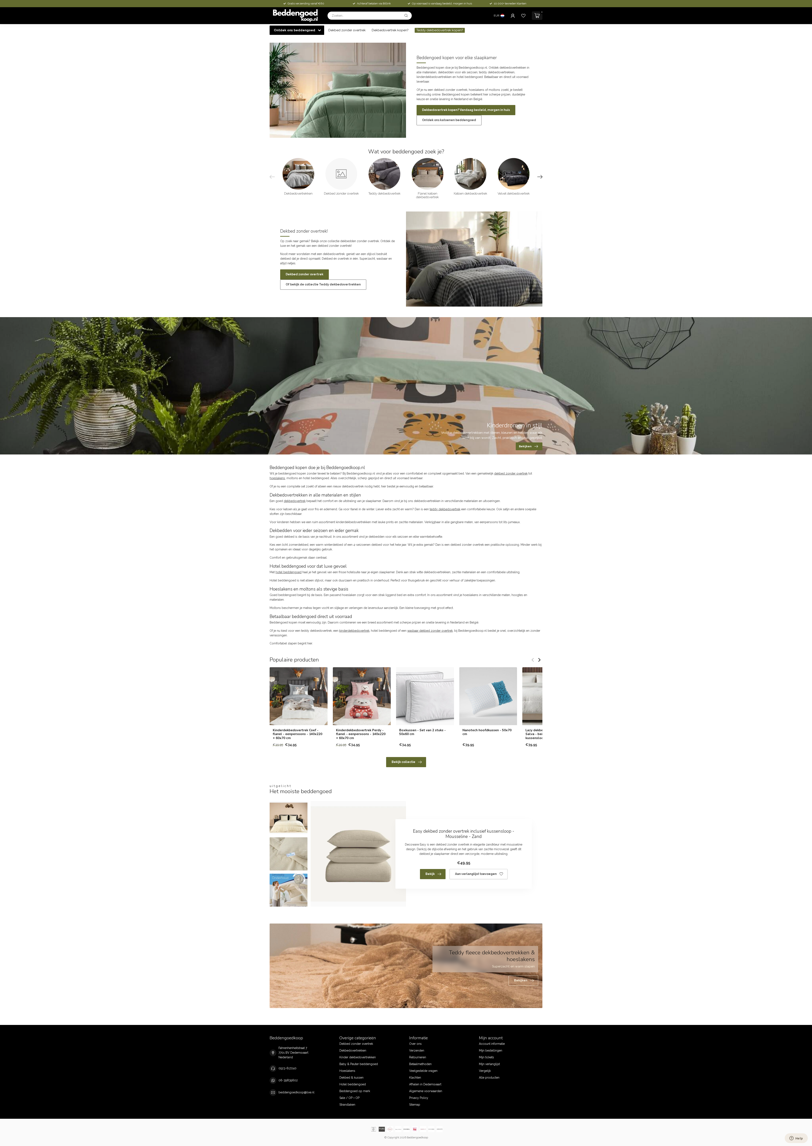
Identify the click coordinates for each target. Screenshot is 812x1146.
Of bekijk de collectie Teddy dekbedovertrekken (323, 284)
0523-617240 (287, 1068)
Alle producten (489, 1077)
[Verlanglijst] (523, 15)
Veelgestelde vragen (423, 1070)
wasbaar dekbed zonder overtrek (430, 630)
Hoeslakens (347, 1070)
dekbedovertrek (295, 501)
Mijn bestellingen (490, 1050)
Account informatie (492, 1043)
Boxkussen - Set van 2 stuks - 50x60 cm (422, 732)
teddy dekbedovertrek (445, 509)
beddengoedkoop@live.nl (296, 1092)
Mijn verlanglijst (489, 1064)
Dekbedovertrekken (352, 1050)
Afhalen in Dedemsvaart (425, 1084)
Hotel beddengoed (352, 1084)
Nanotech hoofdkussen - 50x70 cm (487, 732)
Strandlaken (347, 1104)
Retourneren (417, 1057)
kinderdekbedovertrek (354, 630)
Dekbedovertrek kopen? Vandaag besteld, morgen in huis (466, 110)
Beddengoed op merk (354, 1091)
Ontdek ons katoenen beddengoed (449, 120)
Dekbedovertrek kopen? (390, 30)
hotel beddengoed (289, 572)
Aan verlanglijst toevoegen (476, 874)
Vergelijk (485, 1070)
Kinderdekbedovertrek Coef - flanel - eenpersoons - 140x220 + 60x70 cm (297, 734)
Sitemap (414, 1104)
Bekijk (430, 874)
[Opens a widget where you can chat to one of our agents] (796, 1138)
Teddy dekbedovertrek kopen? (439, 30)
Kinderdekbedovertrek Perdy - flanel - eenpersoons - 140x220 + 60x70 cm (360, 734)
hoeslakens (277, 478)
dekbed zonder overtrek (511, 473)
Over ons (415, 1043)
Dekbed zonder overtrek (347, 30)
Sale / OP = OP (349, 1098)
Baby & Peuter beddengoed (358, 1064)
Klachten (415, 1077)
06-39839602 (288, 1080)
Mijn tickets (486, 1057)
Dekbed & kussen (351, 1077)
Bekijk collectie (403, 762)
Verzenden (416, 1050)
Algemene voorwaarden (425, 1091)
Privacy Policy (418, 1098)
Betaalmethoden (420, 1064)
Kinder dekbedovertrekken (357, 1057)
